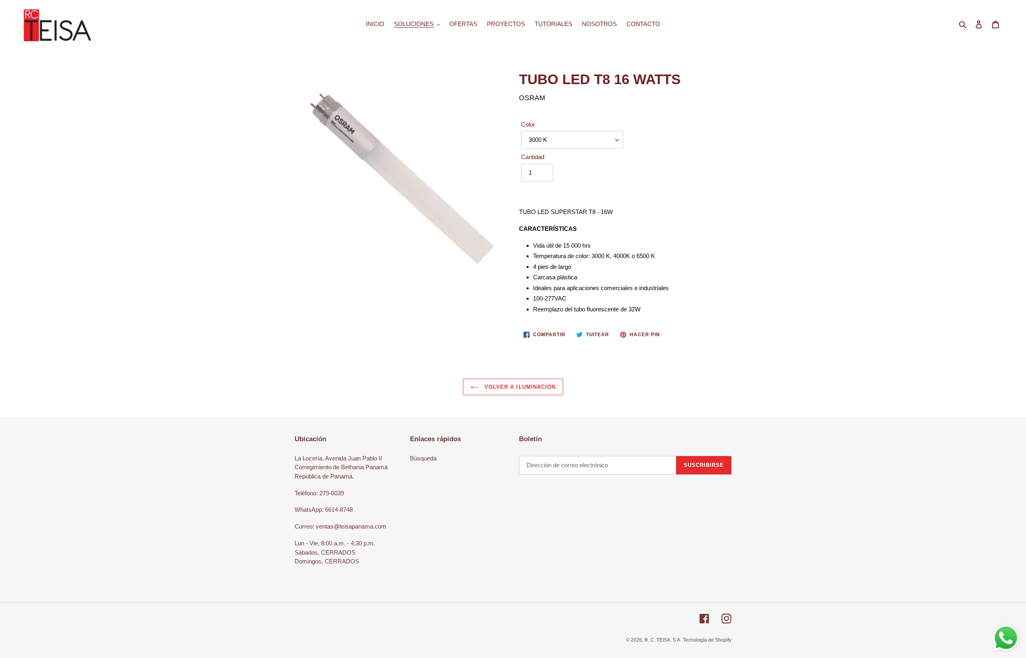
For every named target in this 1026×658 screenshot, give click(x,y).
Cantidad (532, 156)
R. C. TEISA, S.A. (662, 640)
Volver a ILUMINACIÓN (519, 387)
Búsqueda (423, 458)
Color (528, 124)
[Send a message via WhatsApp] (1006, 638)
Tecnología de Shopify (707, 640)
